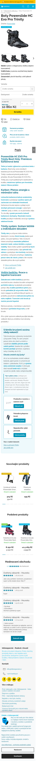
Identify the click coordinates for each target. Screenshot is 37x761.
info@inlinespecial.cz (14, 669)
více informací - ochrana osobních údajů (16, 745)
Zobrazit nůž (19, 406)
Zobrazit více (18, 638)
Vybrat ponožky (20, 435)
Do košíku (18, 112)
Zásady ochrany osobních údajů (14, 701)
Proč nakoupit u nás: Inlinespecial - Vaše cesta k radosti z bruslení (16, 690)
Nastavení (18, 750)
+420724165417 (12, 674)
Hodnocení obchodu (17, 561)
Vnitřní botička (9, 272)
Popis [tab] (18, 149)
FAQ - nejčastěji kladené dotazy (13, 696)
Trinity (4, 159)
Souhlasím (18, 756)
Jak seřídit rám (10, 268)
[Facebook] (4, 679)
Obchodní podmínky (9, 703)
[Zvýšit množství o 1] (31, 103)
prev (2, 479)
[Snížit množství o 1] (22, 103)
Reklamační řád (7, 706)
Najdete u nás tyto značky (11, 698)
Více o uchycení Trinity (13, 265)
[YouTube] (14, 679)
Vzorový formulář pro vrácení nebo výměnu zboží (15, 709)
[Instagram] (9, 679)
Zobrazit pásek (19, 420)
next (33, 479)
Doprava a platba (8, 693)
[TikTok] (19, 679)
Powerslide (11, 24)
